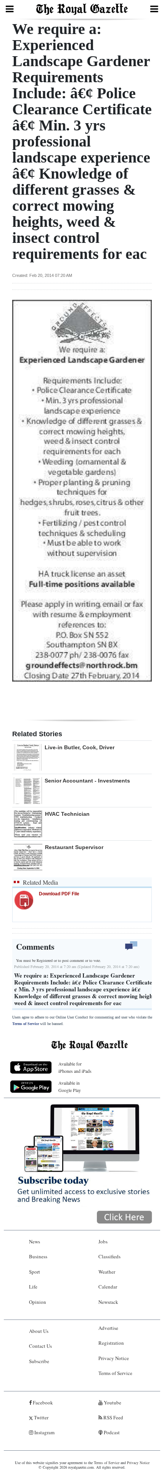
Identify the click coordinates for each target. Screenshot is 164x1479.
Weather (106, 1271)
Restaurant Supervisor (74, 847)
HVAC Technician (67, 814)
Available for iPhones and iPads (75, 1067)
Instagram (44, 1432)
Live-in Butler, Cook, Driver (79, 747)
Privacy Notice (113, 1358)
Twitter (40, 1417)
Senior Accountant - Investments (87, 781)
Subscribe (39, 1361)
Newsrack (108, 1301)
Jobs (103, 1241)
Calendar (107, 1286)
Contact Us (40, 1345)
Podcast (111, 1432)
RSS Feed (112, 1417)
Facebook (42, 1402)
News (34, 1241)
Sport (34, 1271)
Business (38, 1256)
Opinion (37, 1301)
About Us (38, 1331)
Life (33, 1286)
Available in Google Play (69, 1086)
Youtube (112, 1402)
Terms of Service (25, 1024)
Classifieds (109, 1256)
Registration (111, 1342)
